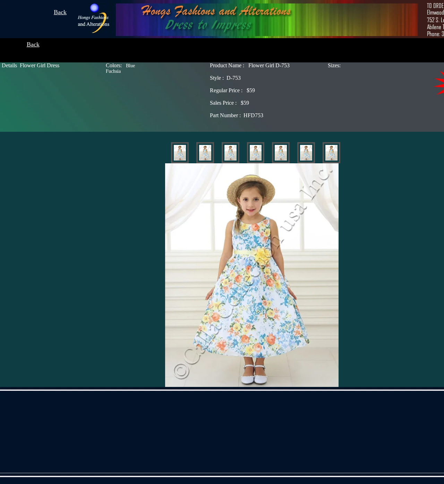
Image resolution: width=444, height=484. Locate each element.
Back (60, 12)
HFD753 (236, 115)
